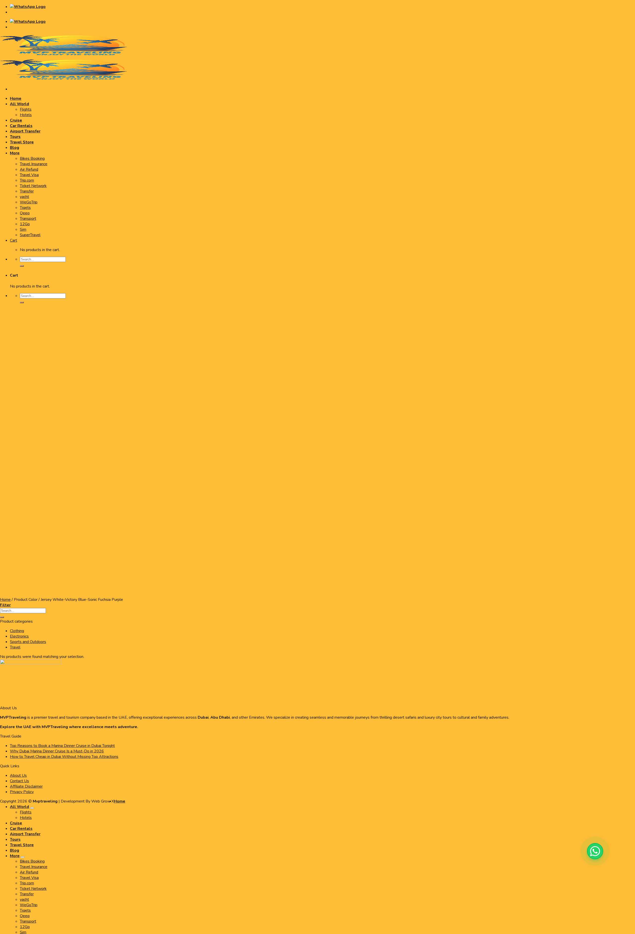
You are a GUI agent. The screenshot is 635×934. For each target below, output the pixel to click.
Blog (14, 850)
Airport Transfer (25, 834)
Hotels (26, 817)
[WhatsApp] (595, 851)
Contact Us (19, 781)
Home (119, 801)
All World (19, 806)
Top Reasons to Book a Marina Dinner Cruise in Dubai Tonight (62, 745)
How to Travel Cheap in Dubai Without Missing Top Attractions (64, 756)
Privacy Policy (22, 792)
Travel (15, 647)
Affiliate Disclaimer (26, 786)
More (15, 856)
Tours (15, 839)
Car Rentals (21, 828)
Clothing (17, 631)
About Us (18, 775)
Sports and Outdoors (28, 641)
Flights (26, 812)
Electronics (19, 636)
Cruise (16, 823)
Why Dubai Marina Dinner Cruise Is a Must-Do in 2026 (57, 751)
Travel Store (22, 845)
